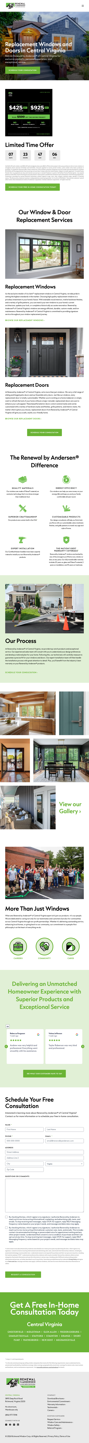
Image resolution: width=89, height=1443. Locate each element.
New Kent (47, 1340)
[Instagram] (6, 1425)
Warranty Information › (56, 1404)
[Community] (44, 946)
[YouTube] (14, 1425)
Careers (18, 958)
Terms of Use (65, 1436)
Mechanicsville (65, 1340)
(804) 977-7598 (11, 1415)
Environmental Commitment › (59, 1401)
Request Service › (54, 1419)
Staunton (52, 1336)
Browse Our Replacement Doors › (23, 419)
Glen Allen (50, 1332)
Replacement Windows (30, 286)
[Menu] (83, 6)
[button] (6, 1046)
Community (44, 958)
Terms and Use (12, 1261)
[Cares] (71, 946)
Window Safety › (53, 1425)
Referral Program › (54, 1428)
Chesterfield (16, 1332)
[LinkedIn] (18, 1425)
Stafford (37, 1336)
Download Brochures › (56, 1398)
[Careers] (18, 946)
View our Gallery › (70, 807)
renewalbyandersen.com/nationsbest (47, 1367)
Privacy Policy (73, 1259)
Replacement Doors (27, 385)
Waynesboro (31, 1340)
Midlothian (33, 1332)
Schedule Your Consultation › (21, 672)
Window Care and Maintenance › (60, 1422)
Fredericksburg (69, 1332)
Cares (71, 958)
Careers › (51, 1410)
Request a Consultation (23, 1275)
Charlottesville (19, 1336)
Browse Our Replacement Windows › (25, 320)
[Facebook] (10, 1425)
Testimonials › (52, 1407)
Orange (65, 1336)
